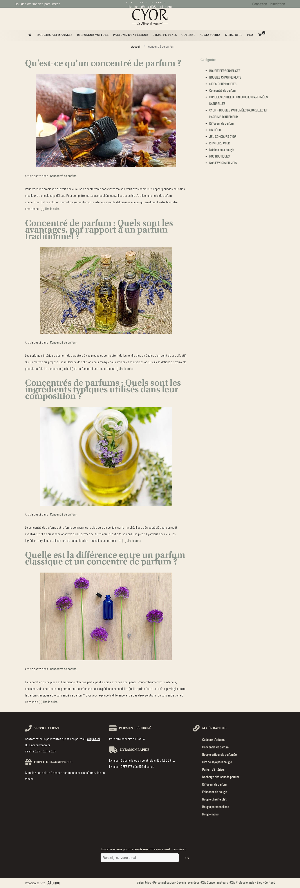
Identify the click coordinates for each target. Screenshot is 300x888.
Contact (269, 882)
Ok (187, 858)
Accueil (135, 46)
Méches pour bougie (221, 150)
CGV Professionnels (242, 882)
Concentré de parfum (63, 176)
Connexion (259, 4)
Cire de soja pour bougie (217, 762)
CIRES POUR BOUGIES (223, 84)
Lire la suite (52, 209)
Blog (259, 882)
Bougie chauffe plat (214, 799)
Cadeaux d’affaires (213, 740)
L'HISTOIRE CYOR (219, 143)
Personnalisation (164, 882)
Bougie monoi (210, 814)
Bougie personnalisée (215, 807)
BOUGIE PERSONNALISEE (224, 71)
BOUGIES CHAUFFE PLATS (225, 77)
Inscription (277, 4)
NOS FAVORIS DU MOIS (223, 163)
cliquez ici (93, 739)
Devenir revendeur (188, 882)
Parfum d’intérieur (213, 769)
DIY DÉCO (215, 130)
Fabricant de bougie (214, 792)
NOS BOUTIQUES (219, 156)
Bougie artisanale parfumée (219, 754)
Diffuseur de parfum (221, 123)
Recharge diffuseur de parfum (220, 777)
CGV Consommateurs (214, 882)
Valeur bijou (144, 882)
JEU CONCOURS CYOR (223, 136)
